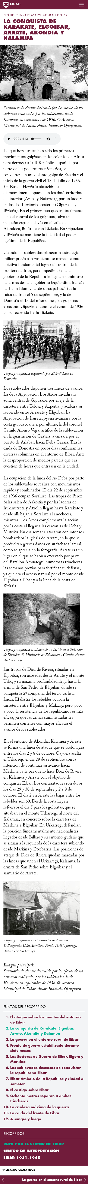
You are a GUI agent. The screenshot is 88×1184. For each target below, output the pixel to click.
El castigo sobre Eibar (29, 1090)
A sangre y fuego (25, 1119)
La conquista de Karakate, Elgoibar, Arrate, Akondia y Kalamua (42, 1031)
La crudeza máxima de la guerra (39, 1107)
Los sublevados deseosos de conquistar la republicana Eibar (45, 1070)
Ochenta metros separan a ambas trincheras (40, 1098)
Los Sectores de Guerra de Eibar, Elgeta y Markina (46, 1059)
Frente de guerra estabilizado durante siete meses (44, 1048)
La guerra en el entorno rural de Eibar (44, 1039)
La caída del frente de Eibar (34, 1113)
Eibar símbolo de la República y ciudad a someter (47, 1081)
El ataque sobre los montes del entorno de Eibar (45, 1020)
